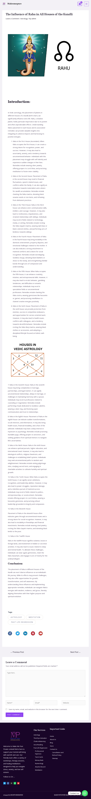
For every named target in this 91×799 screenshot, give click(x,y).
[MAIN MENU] (86, 4)
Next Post (75, 652)
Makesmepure (14, 3)
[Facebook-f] (10, 633)
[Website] (73, 703)
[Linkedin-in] (25, 633)
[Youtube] (41, 633)
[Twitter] (18, 633)
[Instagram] (11, 783)
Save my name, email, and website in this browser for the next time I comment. (38, 709)
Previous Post (17, 652)
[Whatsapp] (15, 783)
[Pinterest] (33, 633)
